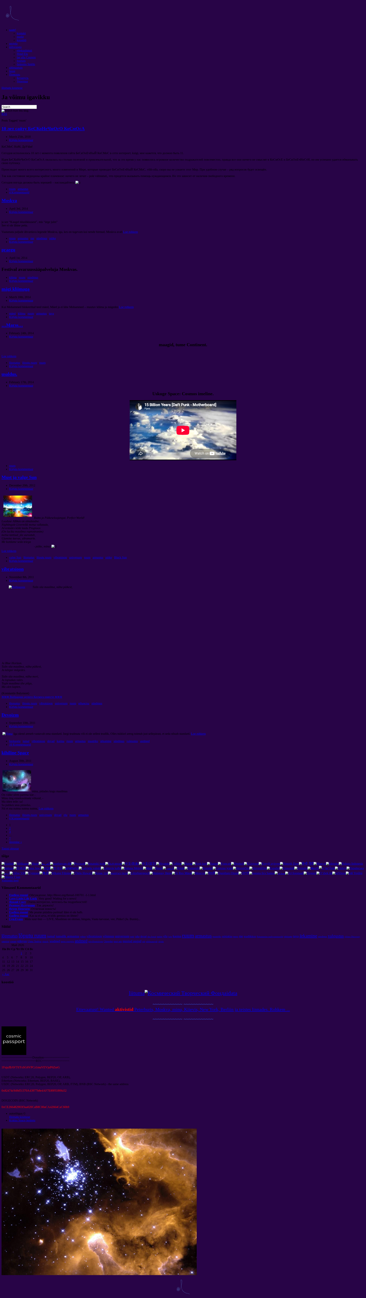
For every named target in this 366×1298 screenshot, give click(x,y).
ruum (12, 189)
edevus (22, 941)
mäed (12, 313)
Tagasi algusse (10, 848)
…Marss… (12, 325)
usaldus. (9, 374)
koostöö (21, 40)
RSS (4, 114)
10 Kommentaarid (20, 744)
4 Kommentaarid (19, 192)
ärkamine (105, 741)
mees (235, 936)
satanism (5, 941)
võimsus (108, 936)
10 (43, 128)
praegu (8, 249)
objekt (161, 942)
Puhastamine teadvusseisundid (270, 937)
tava (51, 313)
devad (51, 741)
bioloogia (14, 741)
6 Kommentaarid (19, 818)
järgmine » (15, 842)
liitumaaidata (183, 993)
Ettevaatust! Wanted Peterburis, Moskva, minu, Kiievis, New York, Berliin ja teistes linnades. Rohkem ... (183, 1009)
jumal (26, 741)
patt (132, 936)
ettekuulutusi (24, 50)
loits (170, 937)
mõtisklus (227, 936)
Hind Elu (22, 54)
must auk (118, 941)
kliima (13, 277)
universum (75, 557)
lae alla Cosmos (26, 57)
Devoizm (10, 714)
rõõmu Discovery (352, 937)
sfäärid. (45, 942)
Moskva (9, 200)
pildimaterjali (151, 942)
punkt (20, 36)
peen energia (67, 941)
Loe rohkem (130, 231)
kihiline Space (15, 752)
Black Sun (120, 557)
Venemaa (22, 81)
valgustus (132, 741)
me (32, 238)
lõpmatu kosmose (12, 87)
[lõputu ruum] (12, 23)
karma (60, 741)
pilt (143, 942)
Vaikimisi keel (10, 880)
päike (52, 238)
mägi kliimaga (16, 288)
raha (137, 936)
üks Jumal (151, 937)
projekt (13, 43)
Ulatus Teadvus (35, 941)
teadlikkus (250, 936)
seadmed (55, 941)
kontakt (21, 33)
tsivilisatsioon (95, 941)
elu (65, 815)
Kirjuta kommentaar (21, 140)
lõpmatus (14, 362)
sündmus (41, 238)
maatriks (93, 741)
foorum (21, 60)
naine (160, 936)
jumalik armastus (67, 936)
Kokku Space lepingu (22, 1120)
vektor (83, 936)
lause (12, 71)
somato (13, 941)
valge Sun (15, 557)
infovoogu (15, 47)
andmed (145, 741)
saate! (12, 29)
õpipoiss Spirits (26, 64)
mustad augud (132, 941)
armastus (23, 189)
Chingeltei (108, 941)
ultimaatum (15, 67)
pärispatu (288, 936)
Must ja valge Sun (19, 477)
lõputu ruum (29, 362)
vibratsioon (60, 557)
